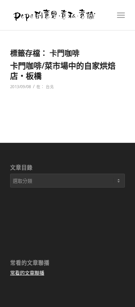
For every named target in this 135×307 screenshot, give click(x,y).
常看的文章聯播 (27, 272)
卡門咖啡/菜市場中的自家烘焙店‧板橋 (63, 70)
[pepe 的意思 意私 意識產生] (56, 15)
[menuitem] (121, 15)
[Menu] (121, 15)
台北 (50, 86)
